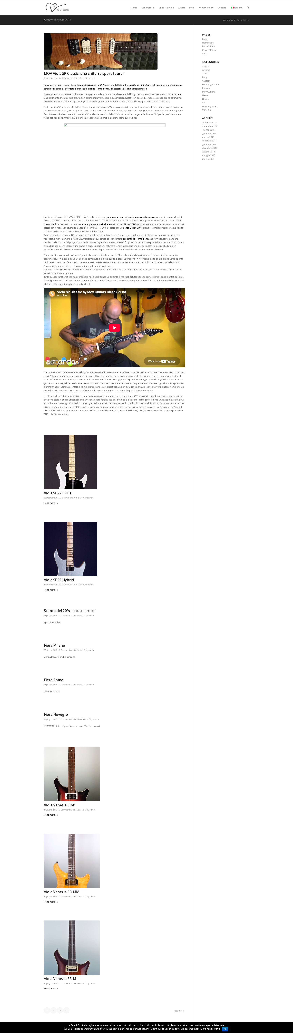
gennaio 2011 (209, 144)
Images (206, 88)
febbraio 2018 (209, 122)
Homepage (208, 42)
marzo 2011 (208, 137)
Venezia (80, 810)
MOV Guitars (174, 94)
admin (92, 78)
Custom (206, 80)
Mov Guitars (82, 719)
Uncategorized (209, 106)
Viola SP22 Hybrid (59, 579)
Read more (51, 502)
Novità (80, 615)
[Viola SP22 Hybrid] (114, 549)
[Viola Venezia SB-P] (114, 774)
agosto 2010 (208, 151)
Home (239, 20)
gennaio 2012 (209, 133)
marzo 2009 (208, 158)
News (205, 95)
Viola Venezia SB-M (60, 978)
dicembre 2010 (209, 147)
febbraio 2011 (209, 140)
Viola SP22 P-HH (57, 493)
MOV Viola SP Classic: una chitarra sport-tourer (84, 73)
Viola (204, 53)
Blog (81, 78)
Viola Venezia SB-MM (61, 892)
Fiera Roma (53, 679)
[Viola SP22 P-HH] (114, 462)
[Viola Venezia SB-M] (114, 947)
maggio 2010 (208, 155)
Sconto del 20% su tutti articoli (70, 610)
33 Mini (205, 66)
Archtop (206, 69)
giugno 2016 (208, 129)
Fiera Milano (54, 645)
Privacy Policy (209, 49)
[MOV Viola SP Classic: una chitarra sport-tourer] (114, 51)
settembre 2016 (210, 126)
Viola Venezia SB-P (59, 805)
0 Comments (67, 78)
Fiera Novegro (56, 714)
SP (81, 498)
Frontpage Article (211, 84)
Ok (225, 1029)
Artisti (205, 73)
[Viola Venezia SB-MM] (114, 861)
